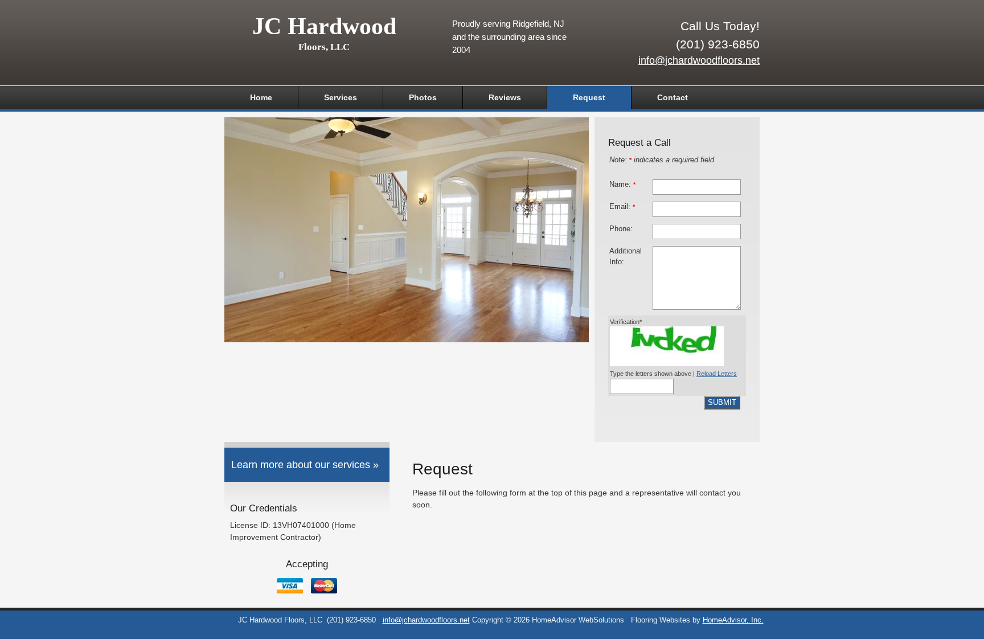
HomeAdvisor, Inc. (733, 620)
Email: (622, 207)
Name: (622, 185)
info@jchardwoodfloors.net (699, 60)
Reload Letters (716, 373)
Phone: (621, 229)
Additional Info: (625, 256)
